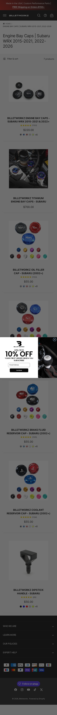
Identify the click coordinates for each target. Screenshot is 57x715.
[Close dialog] (54, 339)
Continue (19, 370)
